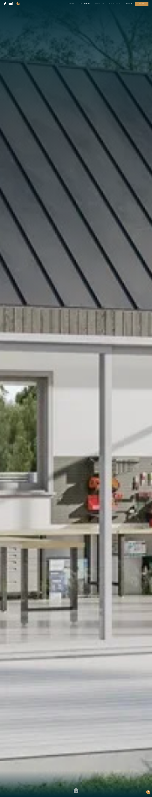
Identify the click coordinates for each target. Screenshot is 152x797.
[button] (71, 4)
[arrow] (76, 790)
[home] (12, 4)
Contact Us (142, 4)
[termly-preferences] (148, 792)
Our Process (99, 4)
